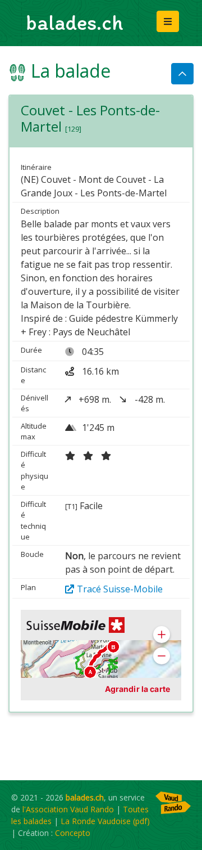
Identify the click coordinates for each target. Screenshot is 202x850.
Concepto (72, 832)
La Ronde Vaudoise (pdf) (105, 821)
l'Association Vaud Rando (68, 809)
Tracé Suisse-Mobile (120, 589)
